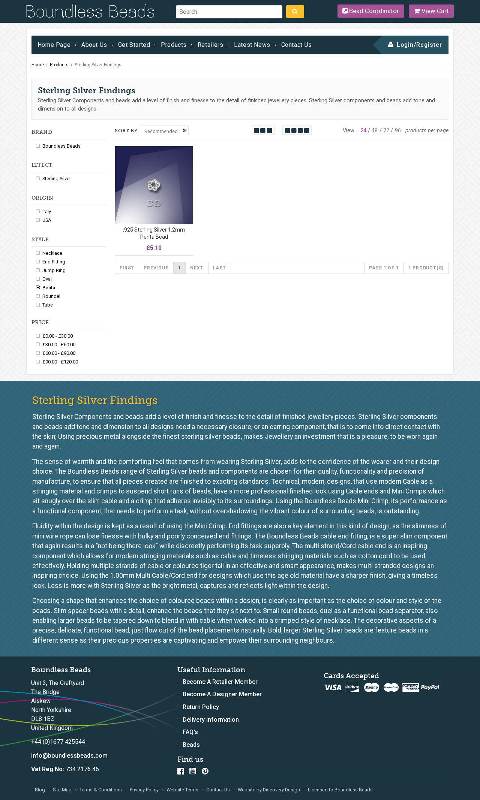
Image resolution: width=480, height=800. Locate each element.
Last (219, 268)
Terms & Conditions (101, 790)
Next (196, 268)
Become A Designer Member (222, 694)
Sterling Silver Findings (98, 64)
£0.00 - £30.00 (57, 336)
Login (405, 44)
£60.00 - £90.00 (58, 353)
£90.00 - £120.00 (60, 362)
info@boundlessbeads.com (69, 755)
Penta (48, 287)
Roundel (51, 296)
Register (429, 44)
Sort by (126, 130)
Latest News (252, 44)
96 (398, 130)
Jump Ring (54, 270)
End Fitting (53, 262)
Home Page (54, 44)
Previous (156, 268)
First (127, 268)
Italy (46, 211)
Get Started (134, 44)
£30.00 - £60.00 (58, 344)
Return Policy (201, 706)
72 (386, 130)
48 (375, 130)
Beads (191, 744)
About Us (94, 44)
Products (174, 44)
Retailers (211, 44)
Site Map (62, 790)
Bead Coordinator (373, 11)
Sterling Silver (56, 178)
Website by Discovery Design (269, 790)
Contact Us (296, 44)
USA (46, 220)
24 (363, 130)
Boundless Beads (61, 146)
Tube (47, 305)
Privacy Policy (144, 790)
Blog (40, 790)
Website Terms (182, 790)
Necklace (52, 253)
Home (38, 64)
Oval (47, 279)
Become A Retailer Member (220, 681)
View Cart (434, 11)
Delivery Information (211, 719)
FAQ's (190, 732)
